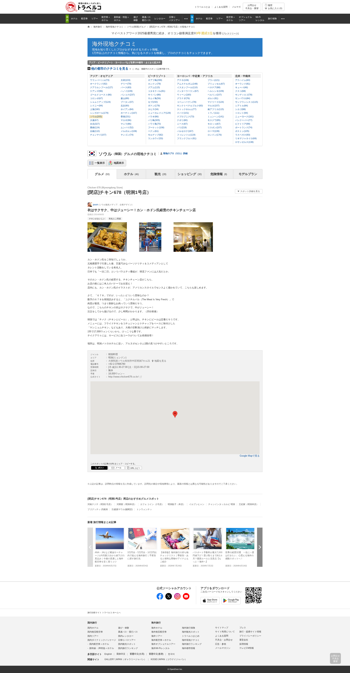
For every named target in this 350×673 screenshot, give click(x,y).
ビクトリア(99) (242, 124)
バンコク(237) (128, 94)
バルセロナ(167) (185, 131)
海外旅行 (156, 622)
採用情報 (243, 644)
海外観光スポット (190, 632)
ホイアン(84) (127, 109)
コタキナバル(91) (156, 91)
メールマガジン (222, 648)
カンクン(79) (154, 84)
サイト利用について (225, 631)
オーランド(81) (242, 84)
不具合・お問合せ (224, 640)
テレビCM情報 (246, 648)
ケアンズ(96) (96, 91)
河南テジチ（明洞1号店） (100, 504)
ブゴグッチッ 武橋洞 (98, 509)
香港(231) (125, 116)
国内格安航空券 (95, 632)
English (108, 654)
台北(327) (95, 124)
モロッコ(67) (214, 124)
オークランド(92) (98, 84)
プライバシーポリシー (250, 636)
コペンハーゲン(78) (186, 102)
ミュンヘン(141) (216, 116)
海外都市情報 (188, 648)
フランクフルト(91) (186, 138)
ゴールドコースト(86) (101, 94)
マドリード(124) (216, 102)
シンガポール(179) (99, 113)
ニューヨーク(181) (244, 116)
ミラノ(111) (213, 113)
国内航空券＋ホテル (99, 644)
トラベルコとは (202, 7)
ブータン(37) (127, 102)
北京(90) (125, 105)
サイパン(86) (154, 94)
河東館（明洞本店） (126, 504)
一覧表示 (100, 162)
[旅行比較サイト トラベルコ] (89, 27)
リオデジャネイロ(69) (246, 138)
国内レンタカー (125, 636)
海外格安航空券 (159, 632)
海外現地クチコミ (114, 44)
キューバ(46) (241, 87)
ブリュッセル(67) (216, 84)
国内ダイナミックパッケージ (102, 640)
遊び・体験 (123, 628)
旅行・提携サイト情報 (250, 631)
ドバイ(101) (183, 113)
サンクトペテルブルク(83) (190, 105)
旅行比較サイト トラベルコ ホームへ (104, 612)
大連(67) (94, 120)
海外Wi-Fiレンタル (160, 648)
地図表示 (119, 162)
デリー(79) (126, 84)
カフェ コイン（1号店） (152, 504)
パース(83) (126, 87)
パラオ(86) (153, 116)
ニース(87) (182, 124)
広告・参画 (220, 644)
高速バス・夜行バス (128, 632)
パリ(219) (182, 127)
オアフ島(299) (155, 80)
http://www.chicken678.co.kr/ (123, 376)
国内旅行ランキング (128, 648)
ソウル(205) (96, 116)
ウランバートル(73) (99, 80)
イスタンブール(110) (187, 87)
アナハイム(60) (242, 80)
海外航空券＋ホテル (161, 640)
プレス (242, 627)
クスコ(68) (240, 91)
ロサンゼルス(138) (244, 142)
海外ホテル (156, 628)
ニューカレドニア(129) (159, 113)
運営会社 (243, 640)
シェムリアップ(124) (100, 102)
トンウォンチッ (144, 509)
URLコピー (135, 468)
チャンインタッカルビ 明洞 (221, 504)
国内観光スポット (127, 644)
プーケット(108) (156, 127)
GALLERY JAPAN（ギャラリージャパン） (125, 659)
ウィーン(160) (184, 94)
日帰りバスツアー (127, 640)
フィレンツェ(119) (186, 135)
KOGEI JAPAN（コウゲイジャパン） (169, 659)
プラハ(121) (213, 80)
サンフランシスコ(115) (246, 102)
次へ (259, 547)
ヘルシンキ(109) (216, 91)
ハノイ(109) (127, 91)
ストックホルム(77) (186, 109)
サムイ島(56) (154, 98)
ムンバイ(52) (127, 127)
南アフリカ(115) (216, 109)
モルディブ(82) (155, 135)
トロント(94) (241, 113)
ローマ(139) (213, 131)
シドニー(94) (96, 105)
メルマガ (236, 7)
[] (230, 33)
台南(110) (95, 131)
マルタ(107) (213, 105)
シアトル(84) (241, 105)
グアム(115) (154, 87)
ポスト (101, 468)
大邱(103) (125, 80)
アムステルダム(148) (187, 84)
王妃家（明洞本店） (248, 504)
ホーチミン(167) (129, 113)
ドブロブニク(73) (185, 116)
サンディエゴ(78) (243, 94)
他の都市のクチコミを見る (131, 68)
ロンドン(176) (215, 135)
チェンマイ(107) (98, 135)
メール (118, 468)
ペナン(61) (153, 131)
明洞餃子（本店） (176, 504)
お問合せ (251, 6)
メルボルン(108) (129, 131)
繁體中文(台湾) (137, 654)
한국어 (171, 654)
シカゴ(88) (240, 109)
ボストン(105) (242, 131)
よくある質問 (221, 7)
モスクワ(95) (214, 120)
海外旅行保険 (188, 628)
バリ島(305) (154, 120)
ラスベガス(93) (242, 135)
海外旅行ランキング (192, 644)
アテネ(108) (183, 80)
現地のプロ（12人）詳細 (175, 153)
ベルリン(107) (215, 94)
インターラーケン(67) (188, 91)
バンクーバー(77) (243, 120)
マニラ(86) (126, 124)
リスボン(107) (215, 127)
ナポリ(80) (182, 120)
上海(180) (95, 109)
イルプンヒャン (196, 504)
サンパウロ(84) (242, 98)
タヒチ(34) (153, 109)
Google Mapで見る (250, 455)
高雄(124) (95, 127)
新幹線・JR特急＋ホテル (101, 648)
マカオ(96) (126, 120)
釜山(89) (125, 98)
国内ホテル (93, 628)
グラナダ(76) (183, 98)
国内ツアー (93, 636)
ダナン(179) (154, 105)
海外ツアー (156, 636)
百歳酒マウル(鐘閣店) (122, 509)
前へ (90, 547)
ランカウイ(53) (155, 138)
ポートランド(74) (243, 127)
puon (95, 204)
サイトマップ (221, 627)
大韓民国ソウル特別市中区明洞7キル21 (137, 360)
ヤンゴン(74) (127, 135)
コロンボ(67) (96, 98)
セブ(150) (153, 102)
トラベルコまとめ (190, 636)
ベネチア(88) (214, 87)
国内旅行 (92, 622)
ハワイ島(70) (154, 124)
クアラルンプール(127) (101, 87)
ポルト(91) (213, 98)
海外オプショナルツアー (163, 644)
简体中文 (120, 654)
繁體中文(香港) (156, 654)
